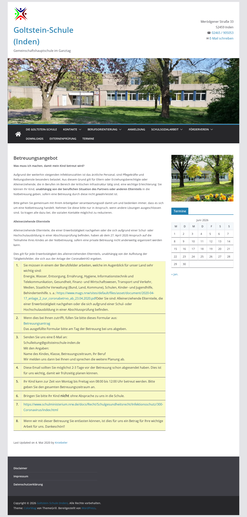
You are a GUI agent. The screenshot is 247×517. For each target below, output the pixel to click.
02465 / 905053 (222, 33)
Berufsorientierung (102, 129)
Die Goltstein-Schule (41, 129)
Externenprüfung (63, 138)
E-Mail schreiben (221, 38)
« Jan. (174, 274)
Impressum (21, 476)
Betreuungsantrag (37, 323)
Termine (88, 138)
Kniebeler (61, 442)
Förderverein (199, 129)
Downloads (34, 138)
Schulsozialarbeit (164, 129)
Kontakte (70, 129)
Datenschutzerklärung (28, 484)
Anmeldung (136, 129)
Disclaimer (20, 468)
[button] (79, 129)
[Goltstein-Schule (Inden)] (18, 134)
